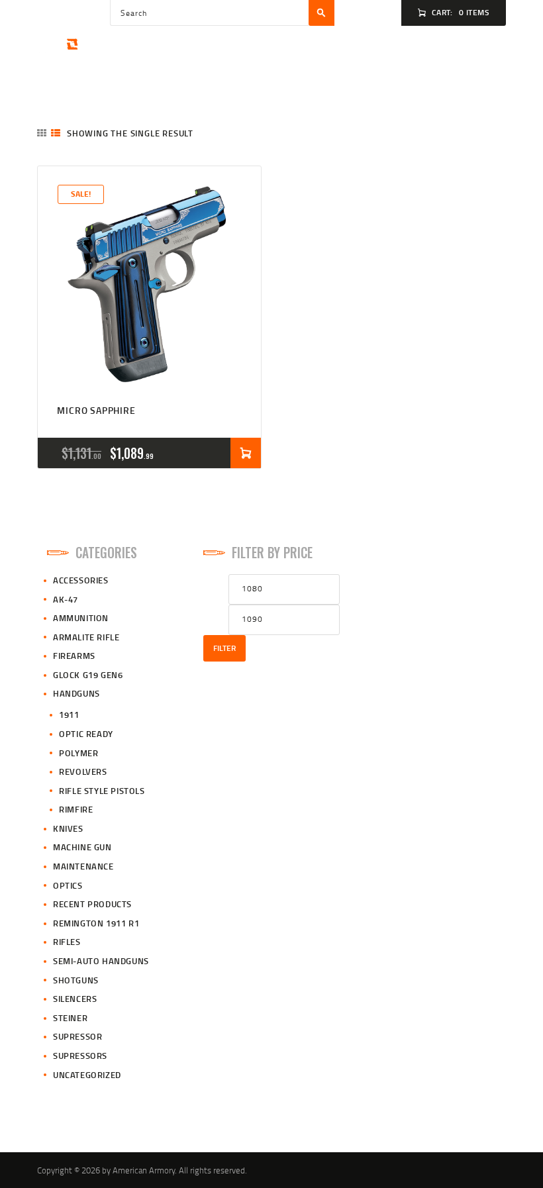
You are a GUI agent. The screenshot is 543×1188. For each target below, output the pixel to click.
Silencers (75, 999)
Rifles (67, 942)
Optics (68, 885)
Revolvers (83, 771)
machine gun (82, 847)
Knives (68, 828)
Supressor (77, 1036)
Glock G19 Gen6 (88, 675)
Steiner (70, 1018)
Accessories (81, 580)
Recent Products (92, 904)
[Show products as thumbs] (41, 132)
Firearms (74, 656)
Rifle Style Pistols (101, 791)
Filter (224, 648)
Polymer (78, 753)
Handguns (76, 693)
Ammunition (81, 618)
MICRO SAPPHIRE (96, 410)
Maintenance (83, 866)
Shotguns (76, 980)
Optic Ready (86, 734)
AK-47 (65, 599)
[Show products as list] (55, 132)
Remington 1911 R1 (96, 923)
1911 (69, 714)
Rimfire (76, 809)
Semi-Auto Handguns (101, 961)
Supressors (80, 1056)
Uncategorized (87, 1075)
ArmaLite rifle (86, 637)
